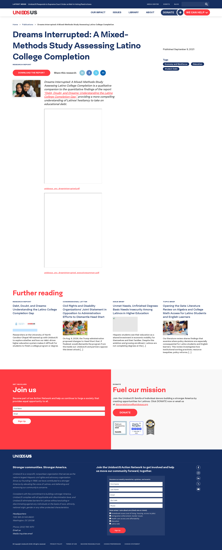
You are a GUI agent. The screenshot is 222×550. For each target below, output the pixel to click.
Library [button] (135, 14)
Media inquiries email (22, 533)
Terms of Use (71, 544)
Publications (27, 24)
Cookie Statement (132, 544)
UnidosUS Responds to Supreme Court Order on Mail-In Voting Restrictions (59, 4)
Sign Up (22, 421)
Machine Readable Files (90, 544)
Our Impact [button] (100, 14)
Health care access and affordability (125, 518)
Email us (16, 530)
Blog (176, 4)
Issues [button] (119, 14)
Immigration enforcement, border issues (127, 516)
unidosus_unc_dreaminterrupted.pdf (62, 188)
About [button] (152, 14)
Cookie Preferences (112, 544)
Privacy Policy (56, 544)
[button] (197, 12)
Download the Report (31, 72)
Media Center (153, 4)
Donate (168, 12)
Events (166, 4)
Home (15, 24)
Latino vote (115, 524)
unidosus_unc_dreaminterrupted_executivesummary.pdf (71, 272)
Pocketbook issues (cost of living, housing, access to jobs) (133, 513)
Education (115, 521)
